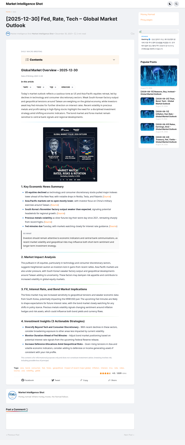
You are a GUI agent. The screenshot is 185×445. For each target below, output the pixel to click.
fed (43, 368)
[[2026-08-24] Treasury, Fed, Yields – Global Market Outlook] (147, 139)
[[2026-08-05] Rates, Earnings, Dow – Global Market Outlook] (147, 127)
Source (106, 196)
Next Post (128, 435)
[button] (170, 4)
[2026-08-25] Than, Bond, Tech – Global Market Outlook (165, 101)
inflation (95, 368)
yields (37, 370)
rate (116, 368)
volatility (29, 370)
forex (49, 368)
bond (27, 368)
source (17, 370)
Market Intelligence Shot (24, 4)
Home (8, 12)
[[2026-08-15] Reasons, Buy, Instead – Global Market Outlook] (159, 76)
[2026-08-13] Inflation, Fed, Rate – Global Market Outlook (166, 113)
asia (14, 12)
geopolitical (58, 368)
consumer (36, 368)
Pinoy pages (146, 19)
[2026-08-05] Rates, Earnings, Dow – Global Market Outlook (166, 126)
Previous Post (13, 435)
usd (23, 370)
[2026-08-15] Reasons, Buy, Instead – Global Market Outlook (158, 92)
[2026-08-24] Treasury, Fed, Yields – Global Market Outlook (166, 139)
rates (122, 368)
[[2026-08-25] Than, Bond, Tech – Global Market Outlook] (147, 101)
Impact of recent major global (77, 368)
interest (104, 368)
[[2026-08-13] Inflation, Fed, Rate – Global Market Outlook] (147, 114)
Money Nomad (148, 14)
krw (111, 368)
